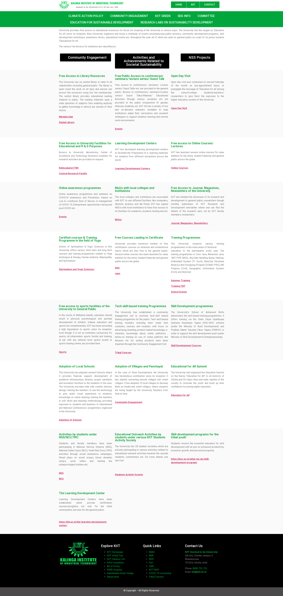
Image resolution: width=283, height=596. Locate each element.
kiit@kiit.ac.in (199, 572)
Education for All (180, 395)
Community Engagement (128, 402)
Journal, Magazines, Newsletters (189, 223)
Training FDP (178, 286)
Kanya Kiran (113, 576)
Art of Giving (113, 566)
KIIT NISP (154, 569)
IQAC (151, 566)
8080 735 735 (200, 568)
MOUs (118, 219)
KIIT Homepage (115, 552)
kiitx (117, 267)
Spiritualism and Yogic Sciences (76, 269)
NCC (61, 478)
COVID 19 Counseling (160, 573)
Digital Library (66, 122)
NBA (151, 555)
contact (209, 4)
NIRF (151, 559)
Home (178, 4)
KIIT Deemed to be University (201, 552)
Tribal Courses (156, 576)
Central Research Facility (73, 173)
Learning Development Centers (132, 168)
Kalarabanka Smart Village (120, 573)
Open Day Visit (179, 108)
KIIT (193, 4)
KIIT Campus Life (116, 559)
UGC (151, 562)
